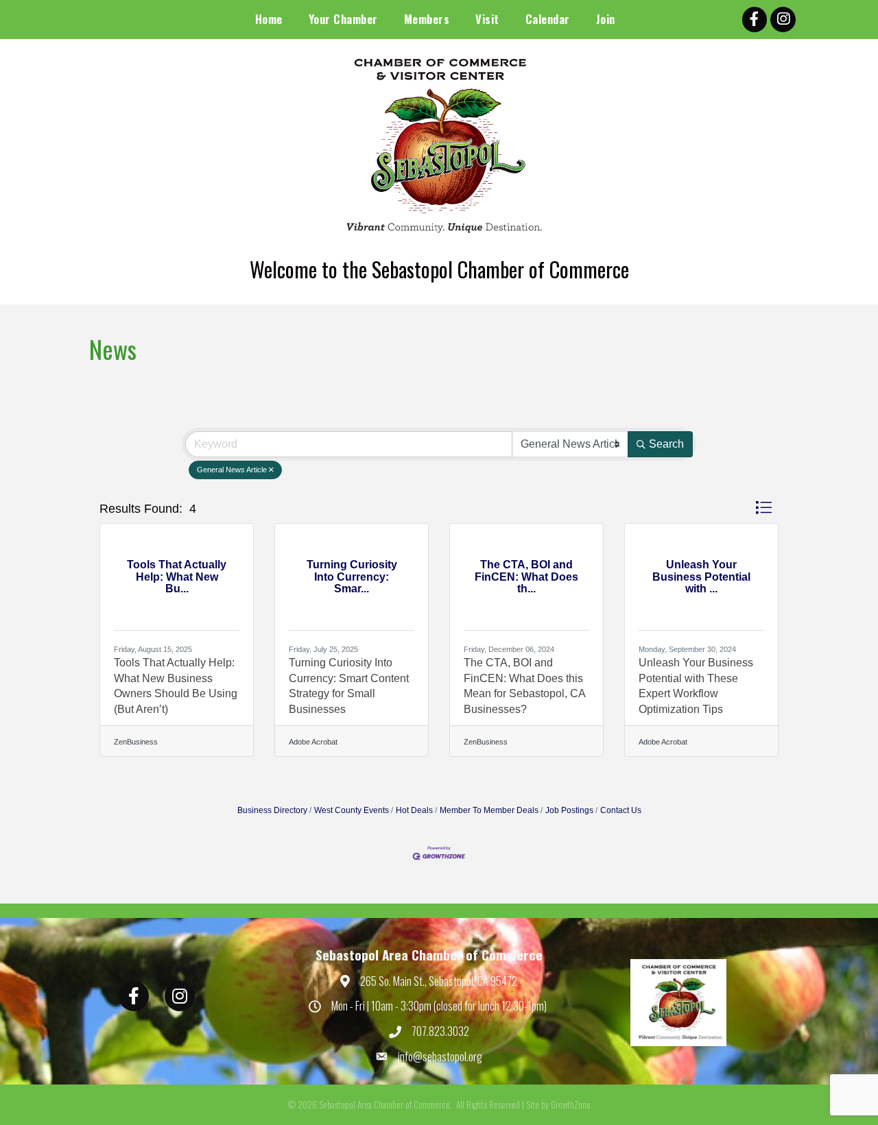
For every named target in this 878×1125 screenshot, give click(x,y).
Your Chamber (343, 18)
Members (427, 18)
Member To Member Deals (489, 810)
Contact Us (620, 810)
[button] (763, 508)
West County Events (351, 810)
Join (605, 18)
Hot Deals (414, 810)
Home (269, 18)
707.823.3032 (440, 1031)
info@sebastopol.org (440, 1056)
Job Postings (569, 810)
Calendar (547, 18)
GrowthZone (571, 1104)
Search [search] (666, 444)
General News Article (232, 469)
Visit (487, 18)
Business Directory (272, 810)
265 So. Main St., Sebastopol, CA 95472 (438, 981)
